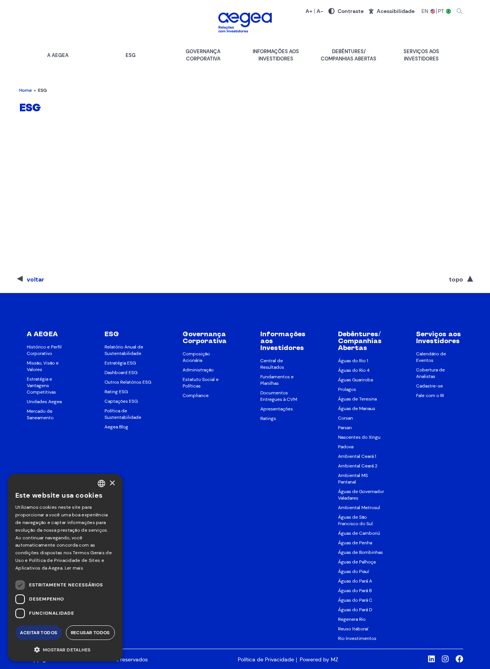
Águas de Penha (355, 543)
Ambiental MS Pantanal (353, 478)
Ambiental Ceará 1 (357, 456)
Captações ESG (121, 401)
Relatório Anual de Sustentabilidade (124, 350)
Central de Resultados (272, 364)
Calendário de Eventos (431, 357)
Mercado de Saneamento (40, 414)
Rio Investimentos (357, 638)
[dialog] (65, 567)
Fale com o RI (430, 395)
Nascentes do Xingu (359, 437)
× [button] (112, 483)
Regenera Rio (352, 619)
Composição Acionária (196, 357)
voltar (35, 279)
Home (25, 90)
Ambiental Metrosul (359, 508)
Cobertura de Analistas (430, 373)
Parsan (345, 428)
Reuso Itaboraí (353, 629)
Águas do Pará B (355, 591)
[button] (65, 649)
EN (425, 11)
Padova (345, 447)
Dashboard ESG (121, 372)
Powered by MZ (319, 659)
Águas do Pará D (355, 610)
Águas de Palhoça (357, 562)
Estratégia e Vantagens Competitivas (41, 385)
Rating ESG (116, 392)
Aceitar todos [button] (38, 633)
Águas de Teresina (357, 399)
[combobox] (101, 483)
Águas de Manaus (356, 408)
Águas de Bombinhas (360, 552)
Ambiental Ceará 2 (357, 466)
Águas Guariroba (355, 380)
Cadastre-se (429, 386)
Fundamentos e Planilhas (277, 380)
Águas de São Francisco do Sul (355, 520)
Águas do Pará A (355, 581)
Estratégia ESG (120, 363)
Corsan (345, 418)
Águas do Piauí (353, 571)
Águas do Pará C (355, 600)
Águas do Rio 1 (353, 361)
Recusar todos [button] (90, 633)
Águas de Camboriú (359, 533)
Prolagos (347, 389)
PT (441, 11)
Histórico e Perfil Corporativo (44, 350)
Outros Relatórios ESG (128, 382)
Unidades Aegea (44, 402)
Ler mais (74, 568)
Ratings (268, 418)
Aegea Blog (116, 427)
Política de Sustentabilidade (123, 414)
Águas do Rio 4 (353, 370)
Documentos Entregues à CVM (278, 396)
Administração (198, 370)
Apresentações (276, 409)
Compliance (196, 395)
